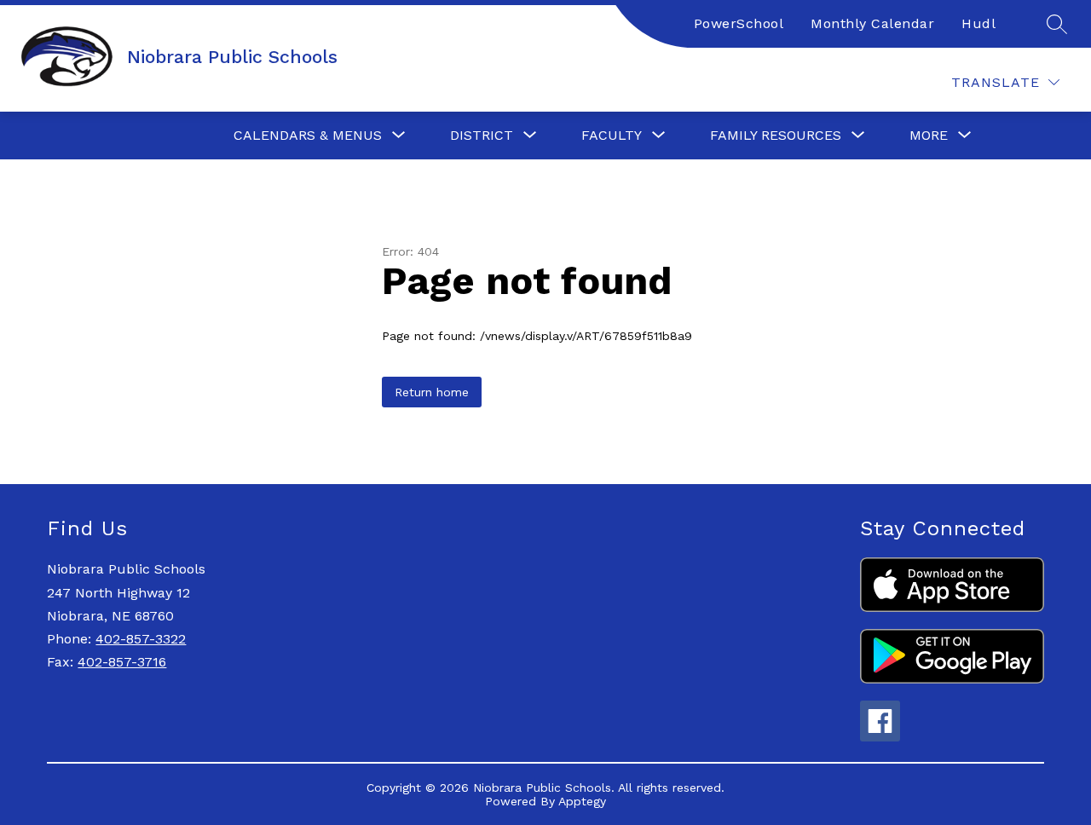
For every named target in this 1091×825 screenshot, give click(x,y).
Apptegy (582, 801)
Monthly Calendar (872, 23)
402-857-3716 (122, 662)
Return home (432, 392)
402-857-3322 (140, 639)
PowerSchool (739, 23)
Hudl (978, 23)
